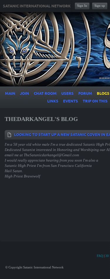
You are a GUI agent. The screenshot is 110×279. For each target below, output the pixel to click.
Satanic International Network (37, 6)
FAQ (100, 256)
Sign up (99, 5)
